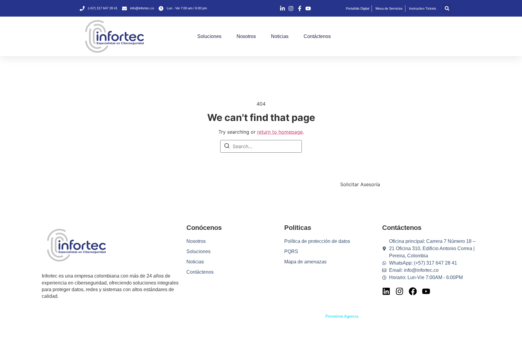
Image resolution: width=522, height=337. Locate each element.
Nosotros (246, 36)
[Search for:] (261, 146)
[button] (447, 8)
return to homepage (280, 132)
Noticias (279, 36)
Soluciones (209, 36)
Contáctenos (317, 36)
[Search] (227, 146)
